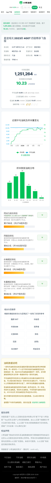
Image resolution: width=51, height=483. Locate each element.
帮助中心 (38, 462)
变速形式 (29, 51)
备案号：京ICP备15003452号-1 (25, 478)
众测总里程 (26, 70)
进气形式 (29, 47)
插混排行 (42, 12)
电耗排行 (34, 12)
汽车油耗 (19, 457)
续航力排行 (26, 462)
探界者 (36, 327)
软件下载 (7, 467)
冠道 (14, 341)
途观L (36, 341)
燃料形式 (7, 55)
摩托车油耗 (31, 457)
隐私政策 (31, 467)
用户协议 (43, 467)
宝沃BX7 (14, 349)
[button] (42, 215)
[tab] (25, 220)
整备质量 (7, 60)
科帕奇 (36, 319)
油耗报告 (17, 12)
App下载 (9, 12)
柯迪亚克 (36, 349)
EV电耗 (43, 457)
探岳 (36, 334)
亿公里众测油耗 (14, 462)
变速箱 (6, 51)
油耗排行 (25, 12)
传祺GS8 (14, 327)
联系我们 (19, 467)
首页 (2, 12)
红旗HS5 (14, 334)
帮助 (48, 12)
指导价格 (29, 55)
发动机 (6, 47)
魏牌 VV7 (14, 319)
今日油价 (7, 457)
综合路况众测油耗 (25, 79)
